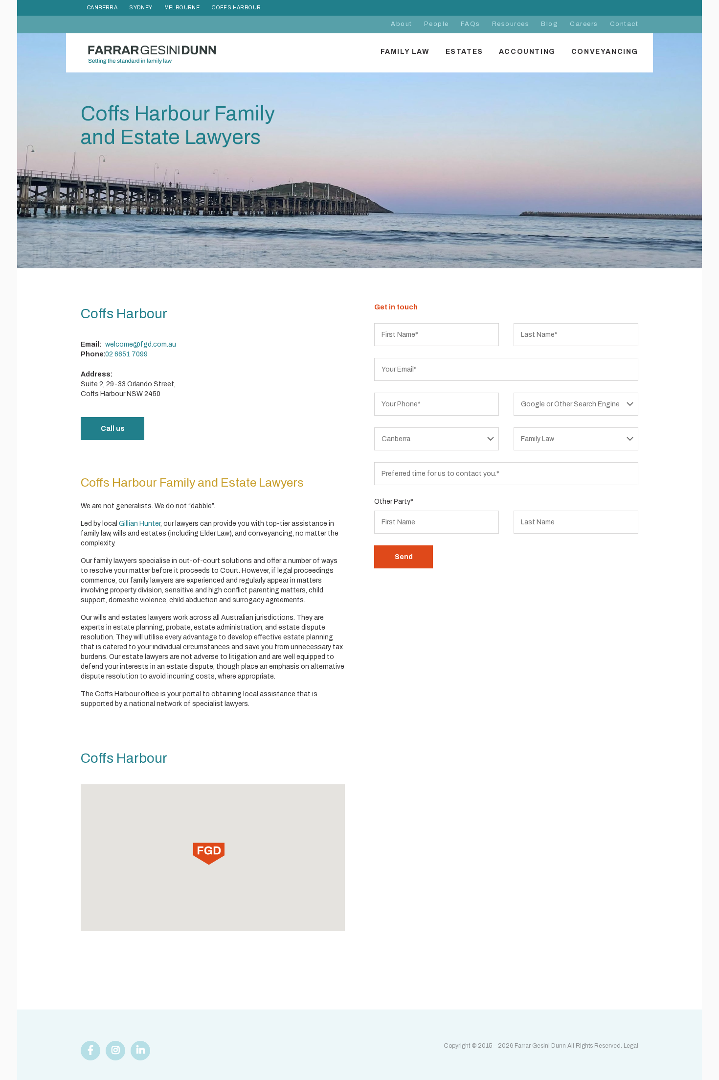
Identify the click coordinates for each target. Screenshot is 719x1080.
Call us (113, 428)
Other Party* (393, 501)
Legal (631, 1045)
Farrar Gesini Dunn (540, 1045)
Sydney (140, 7)
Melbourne (182, 7)
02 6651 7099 (126, 354)
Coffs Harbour (236, 7)
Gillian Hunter (139, 523)
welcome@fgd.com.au (140, 344)
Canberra (102, 7)
